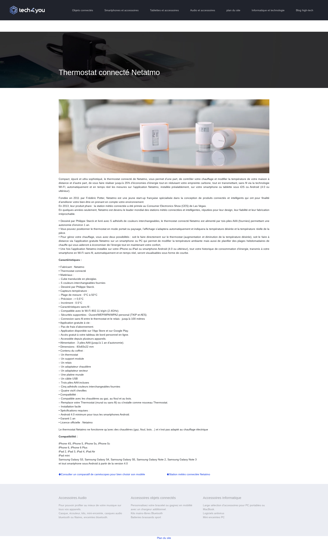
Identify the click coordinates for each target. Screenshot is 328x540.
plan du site (233, 10)
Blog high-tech (304, 10)
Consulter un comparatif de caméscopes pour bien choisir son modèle (103, 474)
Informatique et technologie (268, 10)
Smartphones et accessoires (121, 10)
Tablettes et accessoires (164, 10)
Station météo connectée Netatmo (189, 474)
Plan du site (164, 537)
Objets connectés (82, 10)
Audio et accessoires (202, 10)
